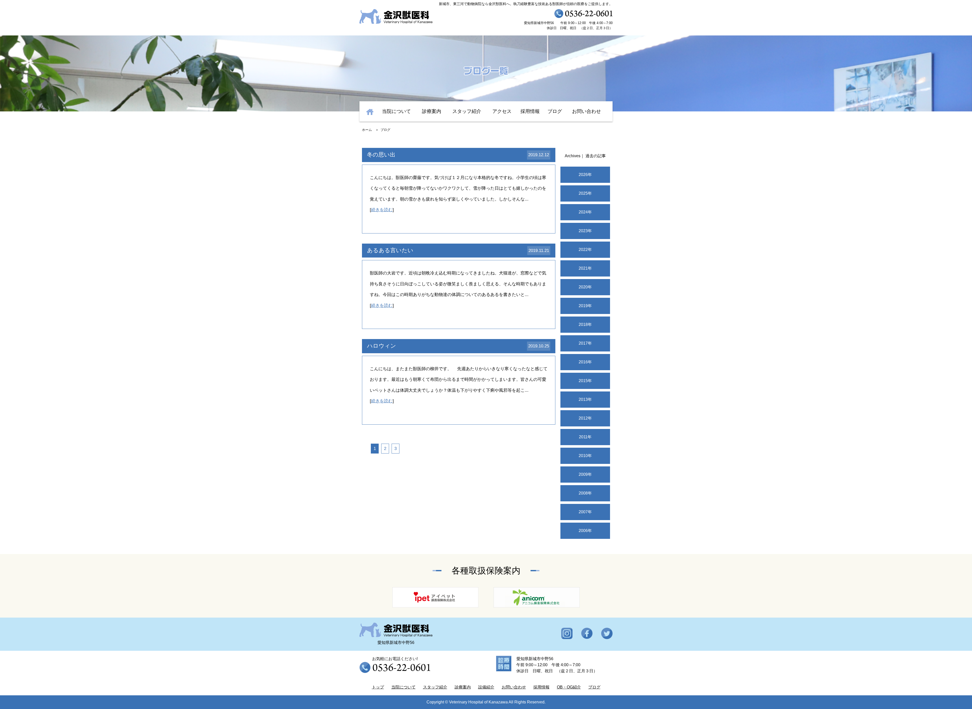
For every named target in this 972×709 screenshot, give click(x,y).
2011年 (585, 437)
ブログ (555, 111)
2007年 (585, 512)
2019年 (585, 306)
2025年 (585, 193)
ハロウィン (381, 346)
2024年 (585, 212)
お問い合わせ (586, 111)
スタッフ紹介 (466, 111)
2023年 (585, 231)
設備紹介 (486, 687)
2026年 (585, 174)
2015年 (585, 381)
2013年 (585, 399)
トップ (378, 687)
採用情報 (530, 111)
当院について (396, 111)
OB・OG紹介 (569, 687)
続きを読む (382, 209)
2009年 (585, 474)
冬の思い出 (381, 154)
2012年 (585, 418)
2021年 (585, 268)
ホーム (367, 130)
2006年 (585, 530)
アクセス (502, 111)
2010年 (585, 456)
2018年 (585, 324)
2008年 (585, 493)
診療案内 (431, 111)
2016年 (585, 362)
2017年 (585, 343)
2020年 (585, 287)
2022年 (585, 249)
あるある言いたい (390, 250)
